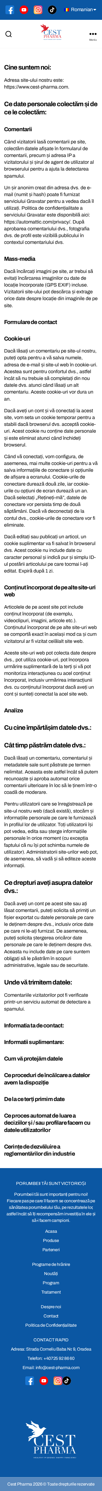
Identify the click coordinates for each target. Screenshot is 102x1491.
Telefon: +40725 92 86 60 (51, 1358)
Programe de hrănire (51, 1264)
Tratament (51, 1292)
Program (51, 1283)
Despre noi (51, 1306)
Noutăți (51, 1273)
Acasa (51, 1231)
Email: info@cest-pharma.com (51, 1367)
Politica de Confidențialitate (50, 1325)
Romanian (81, 9)
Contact (51, 1316)
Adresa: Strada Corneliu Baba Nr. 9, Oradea (51, 1349)
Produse (51, 1240)
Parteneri (51, 1249)
